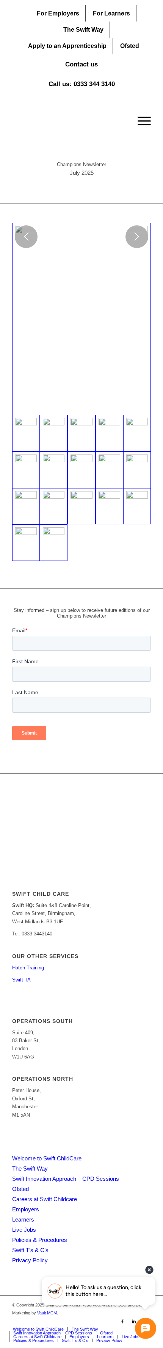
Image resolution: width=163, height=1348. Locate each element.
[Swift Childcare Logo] (67, 121)
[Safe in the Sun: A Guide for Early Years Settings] (53, 469)
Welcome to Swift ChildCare (47, 1158)
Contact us (81, 64)
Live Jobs (24, 1229)
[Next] (136, 236)
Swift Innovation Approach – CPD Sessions (65, 1178)
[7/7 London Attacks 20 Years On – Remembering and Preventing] (53, 542)
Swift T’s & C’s (30, 1250)
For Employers (58, 13)
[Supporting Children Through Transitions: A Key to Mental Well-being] (137, 433)
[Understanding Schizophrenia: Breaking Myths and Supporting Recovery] (81, 469)
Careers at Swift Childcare (44, 1199)
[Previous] (26, 236)
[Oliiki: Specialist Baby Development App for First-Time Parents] (26, 506)
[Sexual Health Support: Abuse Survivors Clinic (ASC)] (53, 506)
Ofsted (129, 46)
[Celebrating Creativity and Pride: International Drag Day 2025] (109, 433)
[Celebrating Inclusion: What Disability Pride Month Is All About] (81, 433)
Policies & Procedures (39, 1240)
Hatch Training (28, 968)
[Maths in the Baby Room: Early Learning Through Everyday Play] (137, 469)
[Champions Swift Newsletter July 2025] (81, 319)
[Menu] (140, 121)
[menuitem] (58, 13)
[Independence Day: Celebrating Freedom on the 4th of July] (137, 506)
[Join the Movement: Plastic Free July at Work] (53, 433)
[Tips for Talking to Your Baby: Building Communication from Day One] (109, 469)
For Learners (111, 13)
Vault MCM (47, 1313)
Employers (25, 1209)
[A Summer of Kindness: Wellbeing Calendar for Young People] (109, 506)
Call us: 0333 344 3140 (82, 84)
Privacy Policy (30, 1260)
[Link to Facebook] (122, 1321)
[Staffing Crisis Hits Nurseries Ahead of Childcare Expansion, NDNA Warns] (26, 469)
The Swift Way (83, 29)
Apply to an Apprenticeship (67, 46)
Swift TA (21, 980)
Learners (23, 1219)
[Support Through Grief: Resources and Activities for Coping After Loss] (81, 506)
